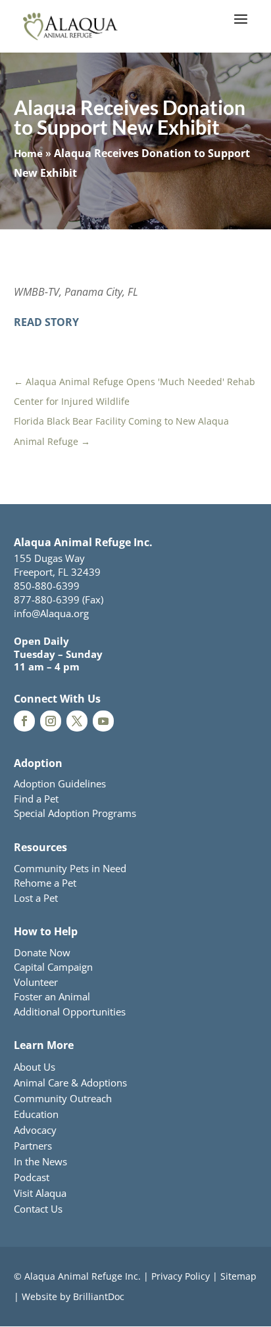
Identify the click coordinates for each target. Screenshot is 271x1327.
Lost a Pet (36, 897)
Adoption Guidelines (60, 783)
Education (36, 1114)
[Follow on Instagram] (50, 721)
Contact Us (38, 1208)
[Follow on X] (76, 721)
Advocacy (35, 1129)
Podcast (31, 1177)
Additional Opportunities (70, 1011)
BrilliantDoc (98, 1296)
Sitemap (238, 1276)
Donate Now (42, 952)
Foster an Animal (52, 996)
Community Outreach (63, 1098)
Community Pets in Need (70, 868)
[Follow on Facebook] (24, 721)
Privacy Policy (180, 1276)
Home (28, 153)
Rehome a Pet (45, 882)
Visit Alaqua (40, 1192)
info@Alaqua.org (51, 613)
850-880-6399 (47, 585)
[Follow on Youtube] (103, 721)
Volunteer (36, 982)
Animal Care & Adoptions (70, 1082)
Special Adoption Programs (75, 813)
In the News (40, 1161)
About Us (34, 1066)
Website (39, 1296)
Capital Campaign (53, 966)
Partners (33, 1145)
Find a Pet (36, 798)
